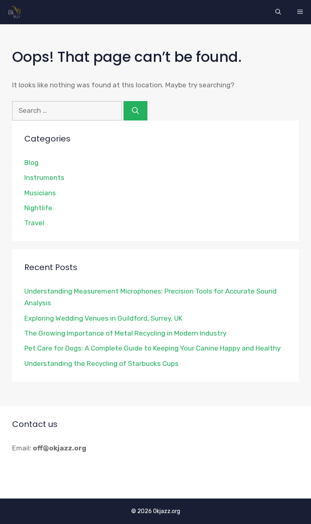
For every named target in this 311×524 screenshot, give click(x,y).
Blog (31, 162)
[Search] (135, 110)
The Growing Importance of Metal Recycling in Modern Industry (125, 333)
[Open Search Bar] (278, 12)
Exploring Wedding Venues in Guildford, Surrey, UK (103, 318)
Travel (34, 223)
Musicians (40, 193)
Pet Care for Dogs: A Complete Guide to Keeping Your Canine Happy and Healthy (152, 348)
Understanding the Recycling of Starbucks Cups (101, 363)
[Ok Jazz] (16, 12)
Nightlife (38, 208)
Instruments (44, 177)
